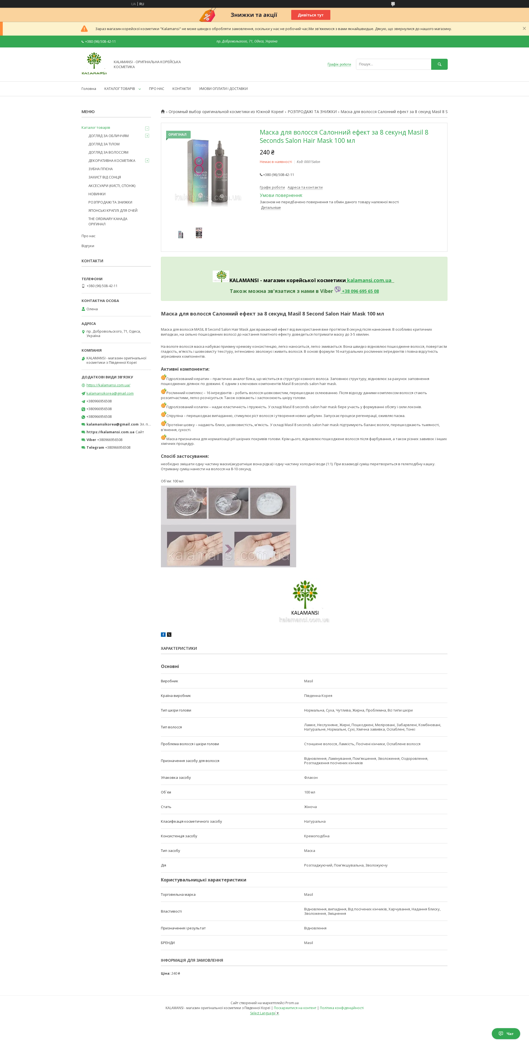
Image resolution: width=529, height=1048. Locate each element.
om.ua (384, 280)
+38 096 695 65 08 (360, 291)
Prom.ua (292, 1003)
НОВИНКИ (97, 193)
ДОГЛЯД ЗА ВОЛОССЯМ (108, 152)
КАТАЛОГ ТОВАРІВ (119, 88)
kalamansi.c (361, 280)
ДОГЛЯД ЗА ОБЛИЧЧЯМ (108, 135)
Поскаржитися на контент (295, 1008)
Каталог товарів (96, 127)
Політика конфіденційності (342, 1008)
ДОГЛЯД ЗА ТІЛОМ (104, 143)
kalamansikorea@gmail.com (110, 393)
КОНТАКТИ (181, 88)
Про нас (88, 235)
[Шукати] (439, 64)
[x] (169, 635)
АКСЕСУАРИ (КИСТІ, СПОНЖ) (111, 185)
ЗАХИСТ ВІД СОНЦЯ (104, 177)
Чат (510, 1033)
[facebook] (163, 635)
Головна (89, 88)
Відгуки (88, 245)
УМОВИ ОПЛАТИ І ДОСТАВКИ (223, 88)
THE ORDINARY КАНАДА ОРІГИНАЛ (107, 221)
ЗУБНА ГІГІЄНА (100, 168)
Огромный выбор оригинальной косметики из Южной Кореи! (226, 111)
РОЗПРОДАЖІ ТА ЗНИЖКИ (312, 111)
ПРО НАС (156, 88)
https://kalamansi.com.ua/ (108, 385)
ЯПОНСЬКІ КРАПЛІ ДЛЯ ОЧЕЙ (112, 210)
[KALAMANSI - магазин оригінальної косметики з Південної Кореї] (94, 74)
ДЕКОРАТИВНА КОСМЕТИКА (111, 160)
